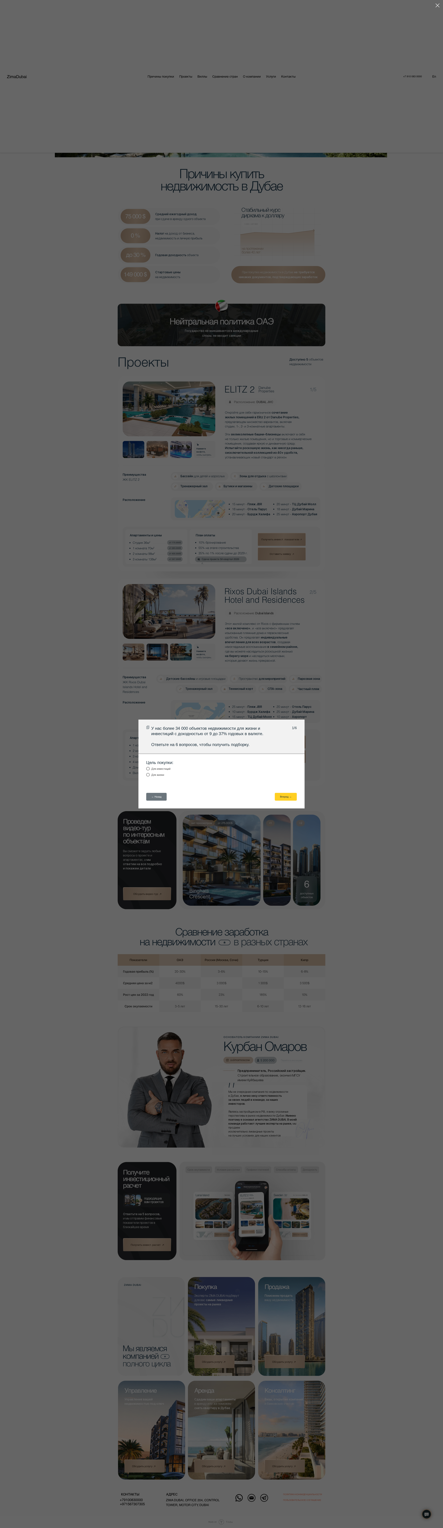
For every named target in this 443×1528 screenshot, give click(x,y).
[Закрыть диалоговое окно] (437, 5)
